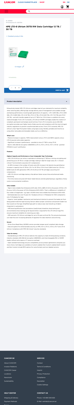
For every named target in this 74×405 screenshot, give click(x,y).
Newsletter (41, 381)
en (64, 2)
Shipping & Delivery (11, 398)
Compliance (41, 377)
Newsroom (8, 377)
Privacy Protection (43, 374)
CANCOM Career (10, 370)
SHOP (42, 2)
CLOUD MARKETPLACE (27, 2)
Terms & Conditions (44, 366)
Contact (40, 363)
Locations (7, 374)
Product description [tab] (14, 101)
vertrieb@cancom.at (49, 401)
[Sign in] (62, 6)
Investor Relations (10, 366)
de (68, 2)
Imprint (39, 370)
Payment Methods (10, 401)
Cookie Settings (42, 385)
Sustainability (9, 381)
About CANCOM (10, 363)
